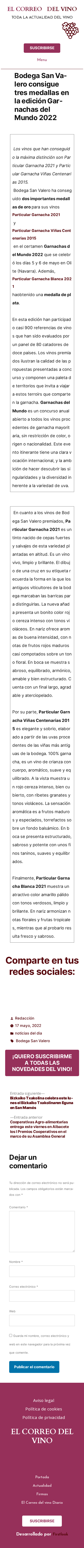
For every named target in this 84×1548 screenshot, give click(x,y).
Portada (42, 1477)
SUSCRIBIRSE (42, 48)
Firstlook (60, 1534)
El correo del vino (42, 9)
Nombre (16, 1262)
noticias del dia (28, 1033)
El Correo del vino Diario (42, 1503)
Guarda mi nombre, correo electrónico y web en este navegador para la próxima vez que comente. (39, 1344)
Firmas (42, 1494)
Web (12, 1311)
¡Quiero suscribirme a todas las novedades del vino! (42, 1062)
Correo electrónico (23, 1286)
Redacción (24, 1018)
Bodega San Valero (33, 1041)
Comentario (18, 1207)
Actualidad (42, 1486)
